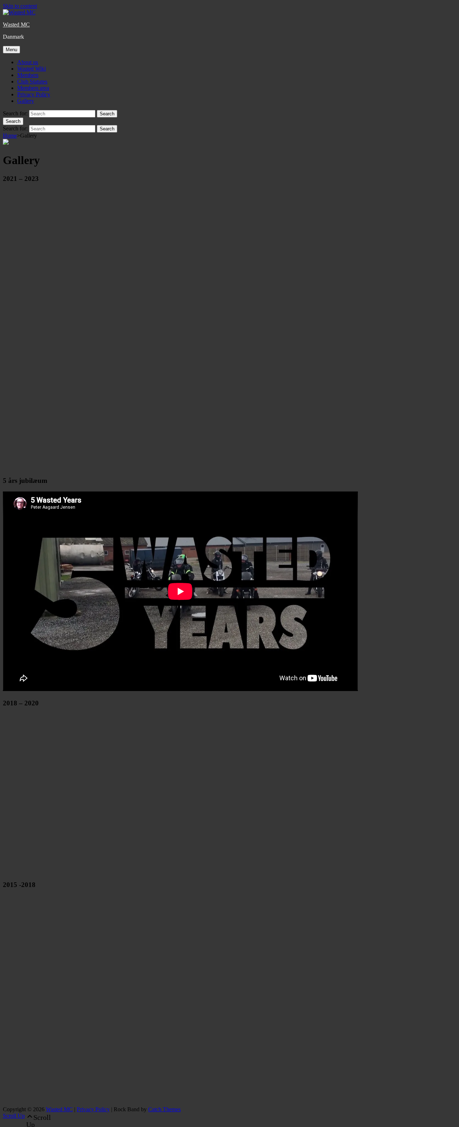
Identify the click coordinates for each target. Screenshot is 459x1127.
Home (10, 136)
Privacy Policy (33, 94)
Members (27, 75)
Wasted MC (16, 24)
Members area (33, 88)
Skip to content (20, 6)
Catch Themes (164, 1109)
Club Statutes (32, 81)
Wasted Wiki (31, 69)
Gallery (25, 101)
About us (27, 62)
